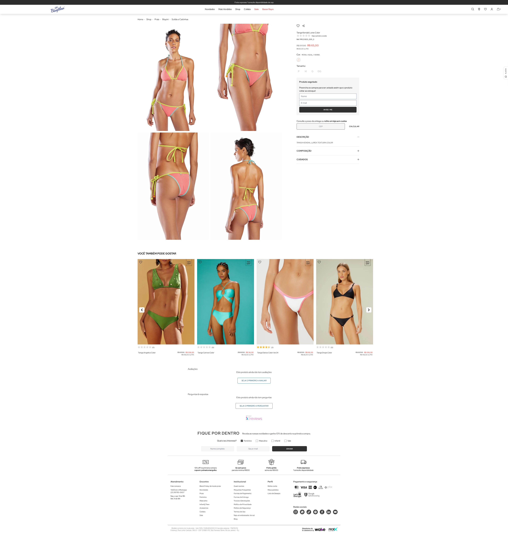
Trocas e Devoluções (242, 501)
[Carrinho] (498, 9)
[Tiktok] (309, 512)
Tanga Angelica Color (147, 352)
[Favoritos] (485, 9)
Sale (256, 9)
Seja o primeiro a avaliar (254, 380)
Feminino (248, 441)
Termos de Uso (239, 512)
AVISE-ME (327, 110)
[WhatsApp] (302, 512)
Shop (237, 9)
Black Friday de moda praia (210, 486)
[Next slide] (368, 310)
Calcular (354, 126)
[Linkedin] (328, 512)
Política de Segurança (242, 508)
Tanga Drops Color (324, 352)
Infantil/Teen (204, 504)
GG (319, 71)
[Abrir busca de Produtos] (472, 9)
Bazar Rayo (268, 9)
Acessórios (204, 508)
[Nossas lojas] (479, 9)
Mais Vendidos (225, 9)
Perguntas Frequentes (242, 490)
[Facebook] (322, 512)
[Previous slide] (141, 310)
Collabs (247, 9)
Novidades (210, 9)
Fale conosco (176, 486)
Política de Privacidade (242, 504)
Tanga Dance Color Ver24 (267, 352)
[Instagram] (295, 512)
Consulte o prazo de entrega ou (322, 121)
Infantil (277, 441)
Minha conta (272, 486)
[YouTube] (335, 512)
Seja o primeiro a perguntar (254, 406)
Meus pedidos (273, 490)
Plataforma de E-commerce (307, 529)
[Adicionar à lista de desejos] (298, 25)
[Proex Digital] (333, 529)
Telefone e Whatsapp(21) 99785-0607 (179, 491)
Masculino (263, 441)
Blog (235, 519)
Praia (202, 493)
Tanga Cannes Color (206, 352)
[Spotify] (315, 512)
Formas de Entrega (241, 497)
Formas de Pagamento (242, 493)
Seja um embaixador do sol (244, 515)
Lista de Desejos (274, 493)
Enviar (289, 449)
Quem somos (239, 486)
